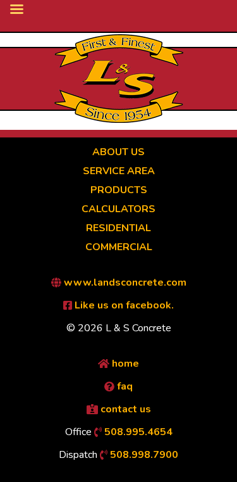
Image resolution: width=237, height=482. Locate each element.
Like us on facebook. (123, 305)
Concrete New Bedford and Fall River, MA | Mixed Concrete (118, 78)
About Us (118, 152)
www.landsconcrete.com (123, 282)
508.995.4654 (137, 432)
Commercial (118, 247)
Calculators (118, 209)
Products (118, 190)
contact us (124, 409)
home (124, 364)
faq (123, 386)
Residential (118, 228)
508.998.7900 (142, 455)
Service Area (119, 171)
